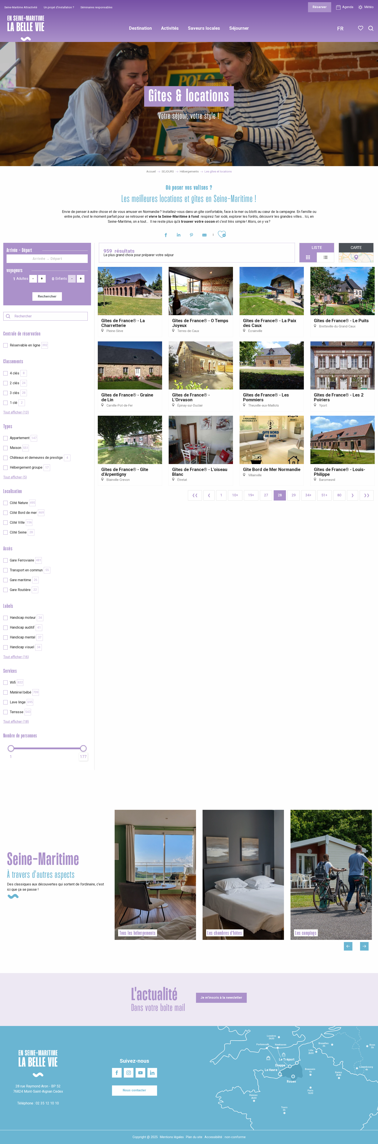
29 (294, 495)
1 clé (16, 403)
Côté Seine (21, 532)
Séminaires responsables (96, 7)
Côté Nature (22, 503)
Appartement (23, 438)
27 (266, 495)
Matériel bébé (24, 692)
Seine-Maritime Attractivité (20, 7)
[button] (371, 28)
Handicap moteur (26, 617)
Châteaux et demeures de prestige (39, 458)
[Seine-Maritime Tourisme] (24, 28)
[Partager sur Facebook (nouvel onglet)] (166, 235)
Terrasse (20, 712)
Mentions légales (172, 1137)
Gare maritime (23, 580)
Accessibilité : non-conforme (225, 1137)
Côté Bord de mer (27, 513)
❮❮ (195, 495)
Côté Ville (21, 522)
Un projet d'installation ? (59, 7)
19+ (251, 495)
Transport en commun (29, 570)
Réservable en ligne (28, 345)
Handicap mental (25, 637)
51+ (324, 495)
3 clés (17, 393)
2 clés (17, 383)
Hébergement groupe (29, 467)
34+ (308, 495)
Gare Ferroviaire (25, 560)
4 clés (17, 373)
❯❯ (366, 495)
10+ (235, 495)
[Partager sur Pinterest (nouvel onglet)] (191, 235)
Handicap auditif (25, 627)
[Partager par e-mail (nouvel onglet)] (204, 235)
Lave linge (21, 702)
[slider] (11, 748)
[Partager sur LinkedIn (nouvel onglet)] (179, 235)
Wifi (16, 682)
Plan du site (194, 1137)
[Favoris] (361, 28)
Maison (19, 448)
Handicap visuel (25, 647)
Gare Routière (23, 590)
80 (339, 495)
